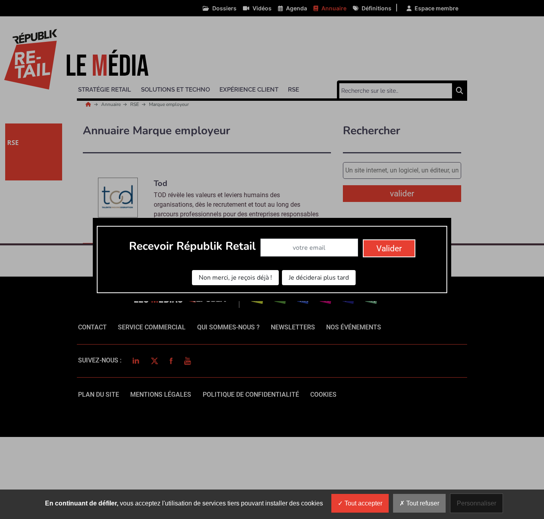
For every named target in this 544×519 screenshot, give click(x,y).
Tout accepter (362, 503)
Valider (389, 248)
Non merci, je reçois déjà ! (235, 277)
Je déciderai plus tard (319, 277)
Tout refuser (422, 503)
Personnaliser (476, 503)
